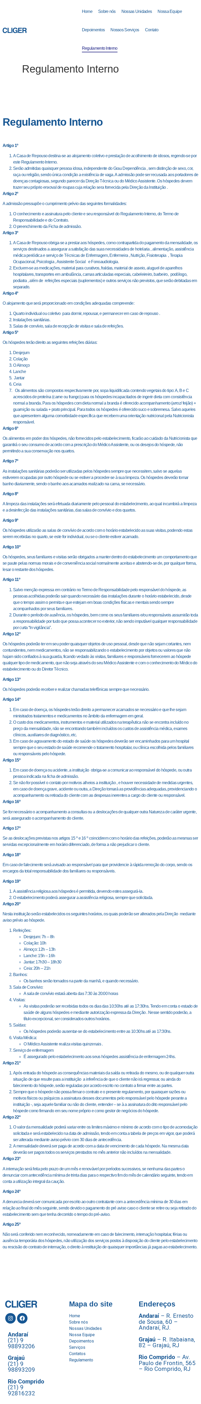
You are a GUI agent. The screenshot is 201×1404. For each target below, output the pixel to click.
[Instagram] (10, 1318)
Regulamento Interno (100, 48)
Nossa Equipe (170, 11)
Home (87, 11)
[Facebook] (22, 1318)
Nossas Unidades (136, 11)
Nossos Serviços (124, 30)
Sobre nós (107, 11)
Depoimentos (93, 30)
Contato (151, 30)
